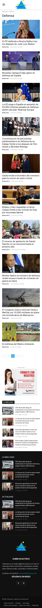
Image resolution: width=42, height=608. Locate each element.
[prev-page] (4, 356)
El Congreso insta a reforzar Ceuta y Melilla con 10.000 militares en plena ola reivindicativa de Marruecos (20, 312)
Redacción (5, 47)
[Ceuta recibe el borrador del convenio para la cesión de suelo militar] (21, 163)
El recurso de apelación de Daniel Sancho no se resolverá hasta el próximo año (18, 244)
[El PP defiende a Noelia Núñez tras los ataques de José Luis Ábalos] (21, 29)
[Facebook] (18, 583)
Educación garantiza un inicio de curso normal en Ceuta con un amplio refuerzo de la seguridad (26, 432)
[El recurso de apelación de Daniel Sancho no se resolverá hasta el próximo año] (21, 229)
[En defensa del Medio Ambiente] (21, 332)
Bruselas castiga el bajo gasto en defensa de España (18, 74)
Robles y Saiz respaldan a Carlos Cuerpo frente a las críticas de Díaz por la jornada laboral (19, 210)
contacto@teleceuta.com (28, 573)
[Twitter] (24, 583)
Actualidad (6, 135)
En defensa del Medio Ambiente (18, 344)
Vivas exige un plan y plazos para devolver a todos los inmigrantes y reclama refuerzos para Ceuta (26, 443)
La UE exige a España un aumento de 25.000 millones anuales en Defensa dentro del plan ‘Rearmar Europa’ (20, 107)
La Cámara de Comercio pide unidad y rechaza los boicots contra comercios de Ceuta (27, 421)
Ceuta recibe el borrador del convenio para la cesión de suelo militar (20, 177)
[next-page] (22, 356)
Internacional (6, 69)
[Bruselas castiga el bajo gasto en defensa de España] (21, 60)
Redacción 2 (6, 181)
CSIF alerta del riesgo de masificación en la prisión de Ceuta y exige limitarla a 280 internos (27, 410)
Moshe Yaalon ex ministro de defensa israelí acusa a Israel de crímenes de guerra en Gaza (21, 278)
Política (5, 37)
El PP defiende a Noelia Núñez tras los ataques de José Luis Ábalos (19, 42)
